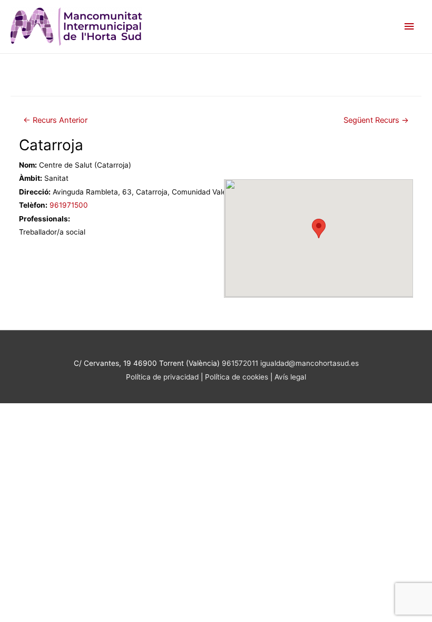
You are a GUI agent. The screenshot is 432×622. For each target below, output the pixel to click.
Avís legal (290, 377)
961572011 (240, 363)
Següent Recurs (376, 120)
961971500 (69, 205)
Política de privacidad (162, 377)
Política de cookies (237, 377)
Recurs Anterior (55, 120)
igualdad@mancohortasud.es (309, 363)
